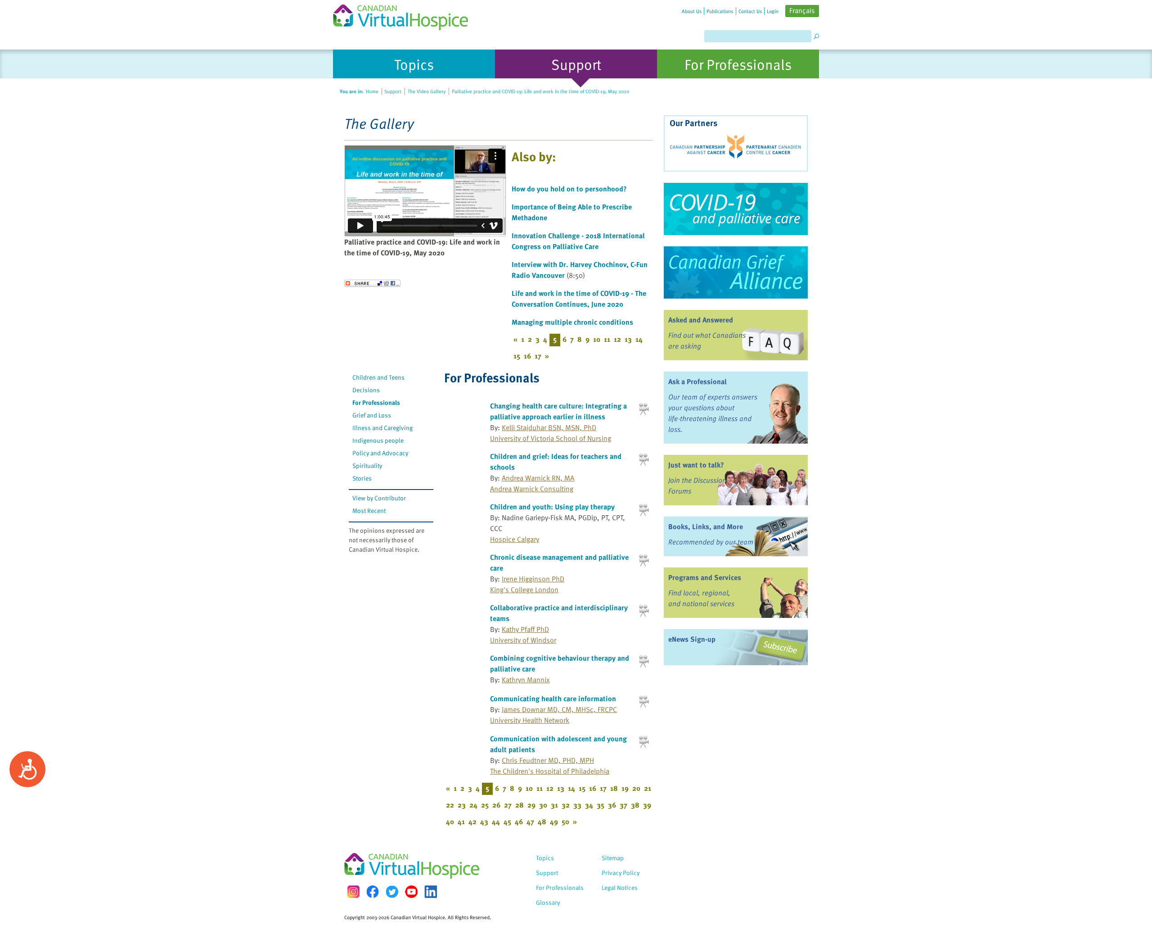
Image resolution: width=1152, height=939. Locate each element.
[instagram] (353, 891)
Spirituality (367, 465)
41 (461, 821)
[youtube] (411, 891)
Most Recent (369, 510)
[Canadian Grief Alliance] (736, 272)
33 (577, 804)
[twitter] (392, 891)
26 (496, 804)
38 (635, 804)
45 (507, 821)
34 (589, 804)
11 (607, 339)
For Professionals (376, 402)
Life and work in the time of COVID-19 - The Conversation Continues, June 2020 (579, 298)
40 (450, 821)
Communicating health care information (553, 698)
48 (542, 821)
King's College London (524, 589)
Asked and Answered (700, 319)
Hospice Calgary (514, 539)
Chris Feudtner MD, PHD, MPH (548, 760)
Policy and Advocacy (380, 453)
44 (496, 821)
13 (628, 339)
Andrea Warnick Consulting (531, 488)
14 (639, 339)
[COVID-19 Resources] (736, 209)
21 (647, 788)
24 (473, 804)
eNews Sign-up (692, 639)
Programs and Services (704, 577)
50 (565, 821)
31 (554, 804)
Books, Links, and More (705, 526)
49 (554, 821)
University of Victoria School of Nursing (550, 438)
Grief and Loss (371, 415)
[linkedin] (430, 891)
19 (625, 788)
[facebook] (372, 891)
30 (543, 804)
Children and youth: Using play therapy (552, 506)
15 (516, 355)
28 (519, 804)
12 (617, 339)
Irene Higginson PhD (533, 578)
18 (614, 788)
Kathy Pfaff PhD (525, 629)
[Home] (406, 15)
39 (647, 804)
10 (596, 339)
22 (450, 804)
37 (623, 804)
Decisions (366, 390)
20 (636, 788)
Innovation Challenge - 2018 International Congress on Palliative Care (578, 241)
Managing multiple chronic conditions (572, 322)
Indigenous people (378, 440)
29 (531, 804)
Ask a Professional (697, 381)
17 (538, 355)
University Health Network (529, 720)
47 (530, 821)
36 (612, 804)
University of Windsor (523, 640)
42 (472, 821)
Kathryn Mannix (525, 679)
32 (566, 804)
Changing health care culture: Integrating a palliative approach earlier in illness (558, 411)
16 (527, 355)
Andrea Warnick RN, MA (538, 477)
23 (462, 804)
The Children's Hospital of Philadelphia (549, 771)
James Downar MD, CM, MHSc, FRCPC (559, 709)
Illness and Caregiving (382, 427)
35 (600, 804)
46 (519, 821)
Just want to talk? (696, 464)
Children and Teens (378, 377)
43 (484, 821)
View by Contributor (379, 498)
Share (372, 283)
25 (485, 804)
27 (508, 804)
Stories (362, 478)
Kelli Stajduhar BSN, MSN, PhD (549, 427)
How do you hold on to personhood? (569, 188)
